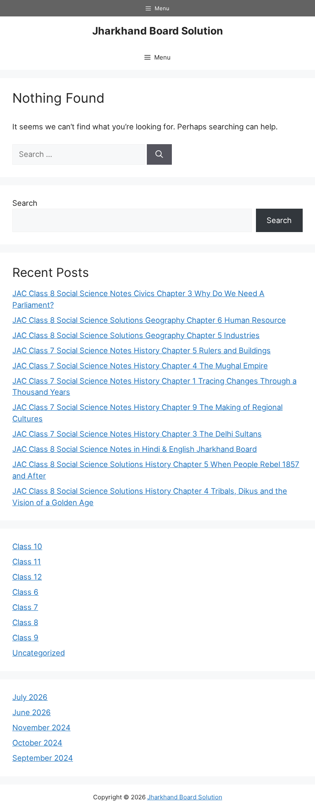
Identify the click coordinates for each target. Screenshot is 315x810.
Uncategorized (38, 652)
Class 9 (25, 637)
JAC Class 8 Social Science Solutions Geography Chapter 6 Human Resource (149, 319)
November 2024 (41, 727)
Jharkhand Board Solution (157, 31)
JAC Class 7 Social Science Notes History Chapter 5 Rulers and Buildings (141, 350)
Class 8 (25, 622)
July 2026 (30, 697)
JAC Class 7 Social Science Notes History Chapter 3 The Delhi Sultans (137, 433)
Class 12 (27, 576)
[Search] (159, 154)
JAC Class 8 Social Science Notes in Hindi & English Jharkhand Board (134, 448)
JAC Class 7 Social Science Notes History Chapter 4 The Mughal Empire (140, 365)
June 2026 (31, 712)
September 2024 (42, 757)
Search (24, 202)
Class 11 (26, 561)
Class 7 (25, 607)
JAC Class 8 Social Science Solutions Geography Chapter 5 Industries (136, 335)
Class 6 (25, 591)
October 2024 (37, 742)
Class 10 (27, 546)
